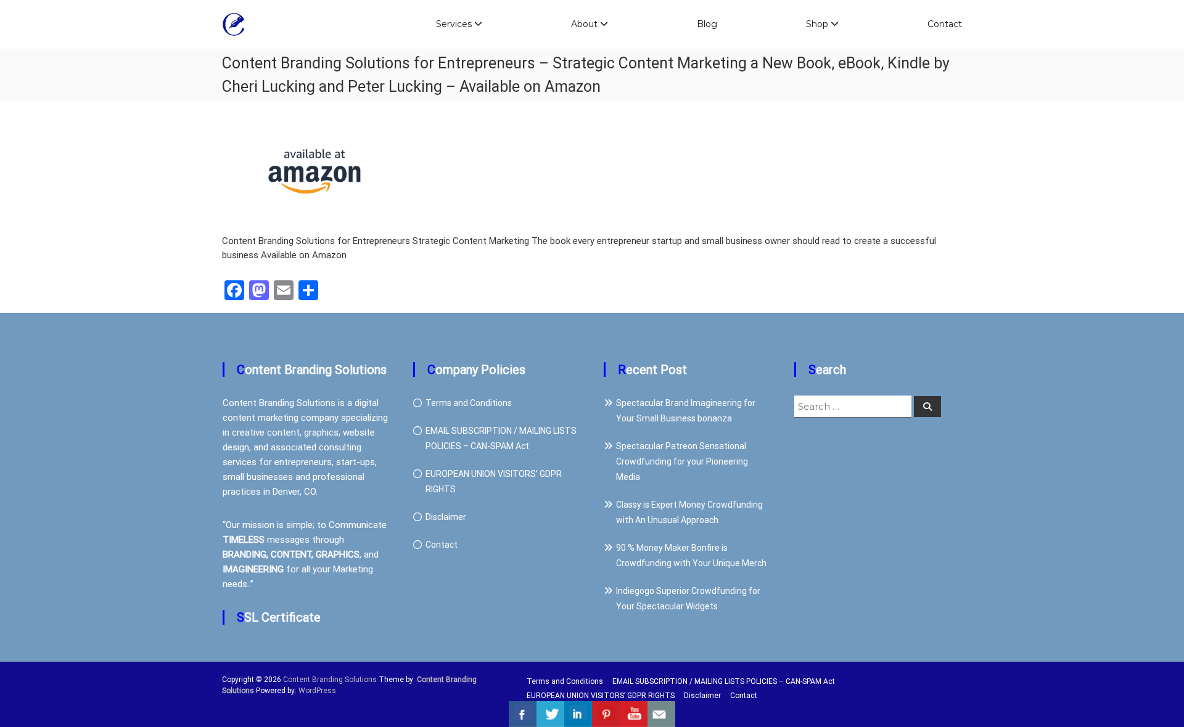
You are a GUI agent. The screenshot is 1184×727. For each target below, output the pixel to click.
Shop (817, 24)
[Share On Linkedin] (578, 714)
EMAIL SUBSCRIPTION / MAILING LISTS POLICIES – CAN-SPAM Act (723, 681)
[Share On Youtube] (634, 714)
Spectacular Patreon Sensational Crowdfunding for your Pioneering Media (682, 461)
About (584, 24)
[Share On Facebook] (522, 714)
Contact (944, 24)
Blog (707, 24)
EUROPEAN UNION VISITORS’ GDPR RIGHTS (601, 695)
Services (454, 24)
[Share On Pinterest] (606, 714)
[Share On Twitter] (550, 714)
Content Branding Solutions (330, 679)
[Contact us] (661, 714)
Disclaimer (446, 517)
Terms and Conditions (469, 403)
